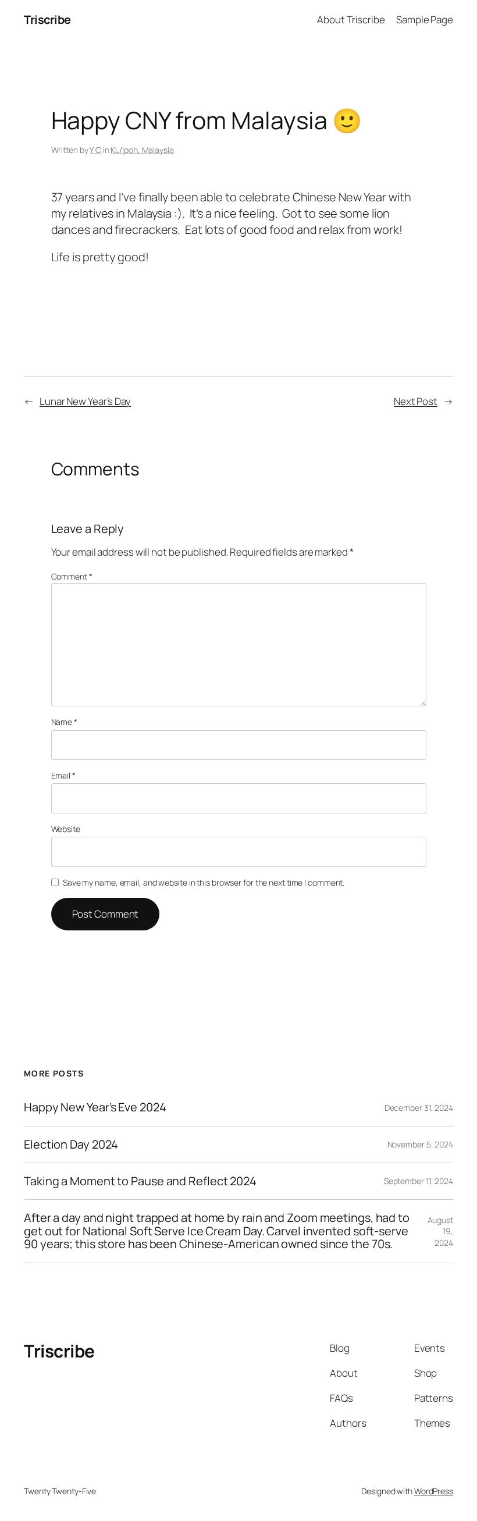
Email (63, 775)
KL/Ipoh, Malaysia (142, 149)
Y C (95, 149)
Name (64, 721)
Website (65, 828)
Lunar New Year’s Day (85, 401)
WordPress (433, 1491)
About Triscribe (351, 19)
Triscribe (47, 19)
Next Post (415, 401)
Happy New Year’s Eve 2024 (95, 1107)
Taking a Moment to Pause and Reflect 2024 (140, 1181)
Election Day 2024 (71, 1144)
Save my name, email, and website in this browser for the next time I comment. (203, 882)
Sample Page (424, 19)
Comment (71, 576)
